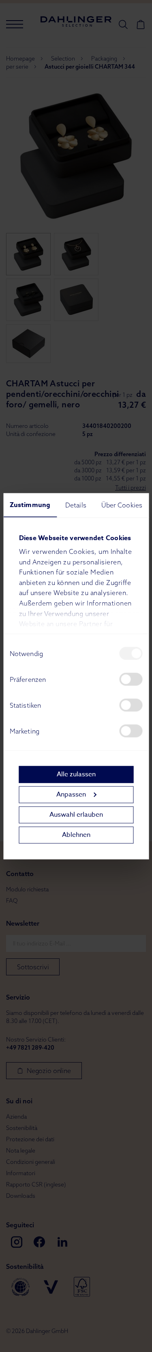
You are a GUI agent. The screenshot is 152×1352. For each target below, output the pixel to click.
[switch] (130, 679)
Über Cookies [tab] (121, 505)
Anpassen (71, 794)
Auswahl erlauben (76, 815)
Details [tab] (75, 505)
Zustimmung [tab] (30, 504)
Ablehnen (76, 835)
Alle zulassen (76, 774)
